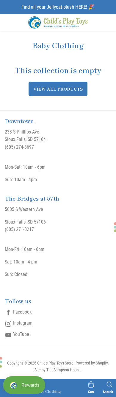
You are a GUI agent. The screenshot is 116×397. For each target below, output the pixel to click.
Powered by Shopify (92, 363)
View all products (58, 89)
